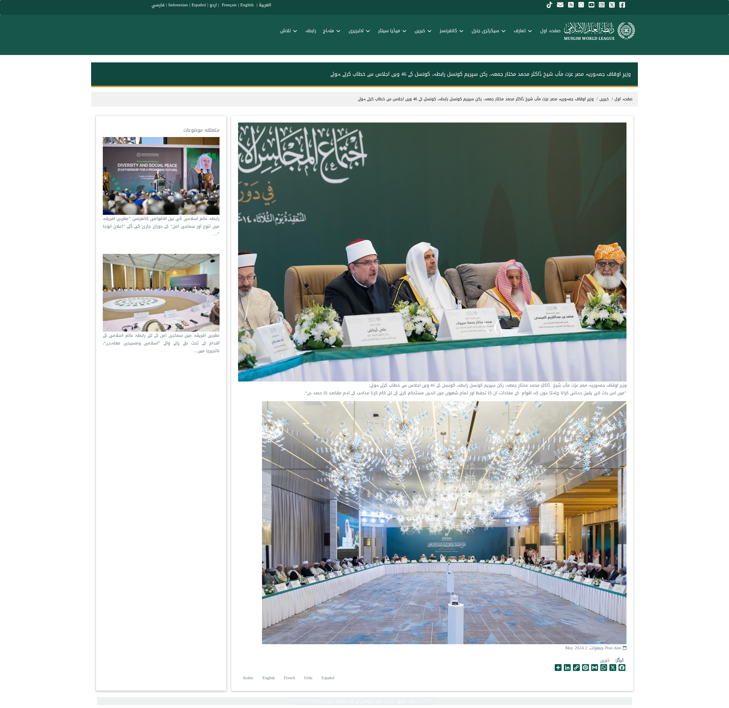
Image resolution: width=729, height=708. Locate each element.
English (269, 678)
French (289, 678)
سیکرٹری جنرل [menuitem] (485, 30)
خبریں (605, 660)
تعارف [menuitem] (520, 30)
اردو (213, 5)
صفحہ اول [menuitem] (550, 30)
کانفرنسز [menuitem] (448, 30)
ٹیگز (620, 660)
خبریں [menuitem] (420, 30)
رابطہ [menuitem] (310, 30)
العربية (265, 5)
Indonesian (178, 5)
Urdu (308, 678)
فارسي (158, 5)
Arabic (248, 678)
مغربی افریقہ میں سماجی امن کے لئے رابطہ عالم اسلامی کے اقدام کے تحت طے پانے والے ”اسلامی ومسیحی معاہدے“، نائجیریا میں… (161, 343)
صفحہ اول (623, 99)
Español (199, 5)
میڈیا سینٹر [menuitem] (389, 30)
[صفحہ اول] (599, 31)
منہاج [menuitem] (328, 30)
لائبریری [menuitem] (356, 30)
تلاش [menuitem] (285, 30)
